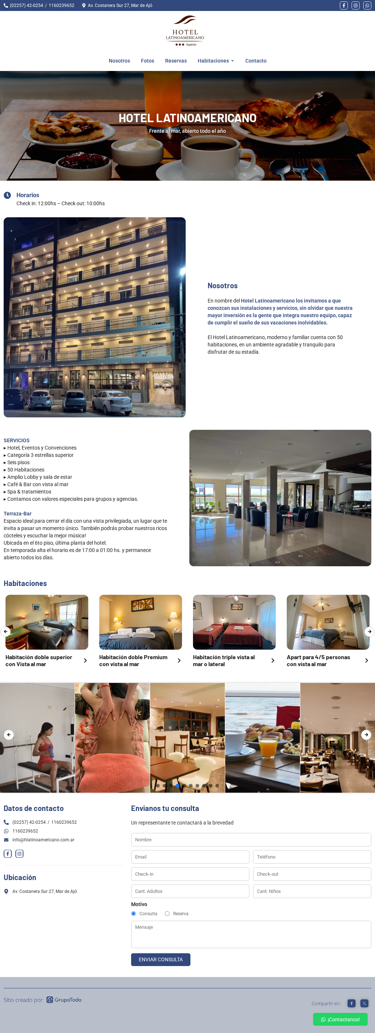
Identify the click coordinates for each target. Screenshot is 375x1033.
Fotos (147, 61)
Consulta (148, 913)
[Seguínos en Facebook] (344, 5)
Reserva (181, 913)
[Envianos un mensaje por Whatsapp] (367, 5)
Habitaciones (213, 61)
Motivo (139, 904)
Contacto (256, 61)
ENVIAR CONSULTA (161, 959)
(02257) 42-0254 (26, 5)
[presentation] (5, 632)
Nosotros (119, 61)
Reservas (176, 61)
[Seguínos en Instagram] (356, 5)
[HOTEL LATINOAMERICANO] (185, 31)
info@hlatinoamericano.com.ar (43, 839)
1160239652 (61, 5)
